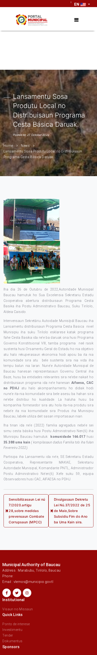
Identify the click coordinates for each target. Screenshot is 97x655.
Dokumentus (12, 641)
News (25, 145)
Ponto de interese (16, 624)
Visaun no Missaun (17, 609)
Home (8, 145)
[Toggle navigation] (76, 20)
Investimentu (12, 630)
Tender (7, 635)
